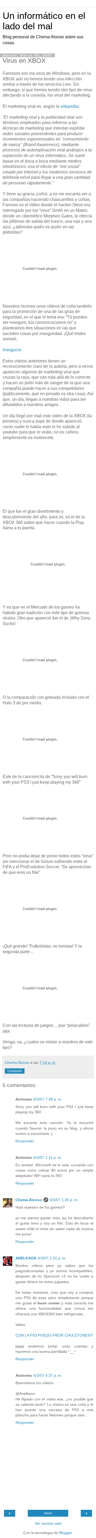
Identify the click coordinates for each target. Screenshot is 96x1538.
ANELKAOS (25, 1258)
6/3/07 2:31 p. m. (52, 1258)
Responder (24, 1141)
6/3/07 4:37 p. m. (48, 1375)
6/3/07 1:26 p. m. (64, 1200)
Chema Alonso (28, 1200)
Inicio (48, 1513)
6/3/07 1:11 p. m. (48, 1157)
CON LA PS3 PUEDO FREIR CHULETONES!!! (54, 1335)
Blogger (65, 1533)
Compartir (14, 1071)
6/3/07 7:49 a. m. (48, 1099)
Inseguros (12, 350)
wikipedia (70, 106)
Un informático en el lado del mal (44, 21)
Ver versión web (48, 1523)
